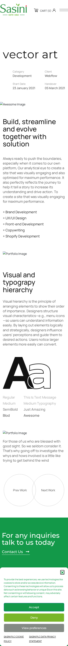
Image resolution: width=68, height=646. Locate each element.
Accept (34, 607)
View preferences (34, 628)
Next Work (48, 490)
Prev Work (20, 490)
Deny (34, 617)
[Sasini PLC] (13, 10)
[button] (62, 572)
